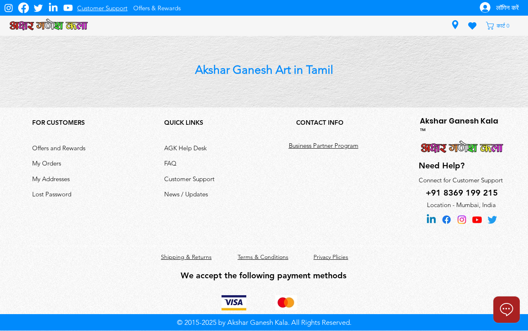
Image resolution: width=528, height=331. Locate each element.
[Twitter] (38, 7)
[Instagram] (8, 7)
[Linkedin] (431, 219)
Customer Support (189, 179)
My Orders (46, 163)
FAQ (170, 163)
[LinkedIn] (53, 7)
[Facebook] (23, 7)
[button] (501, 26)
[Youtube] (68, 7)
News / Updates (186, 194)
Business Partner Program (323, 145)
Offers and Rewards (58, 148)
